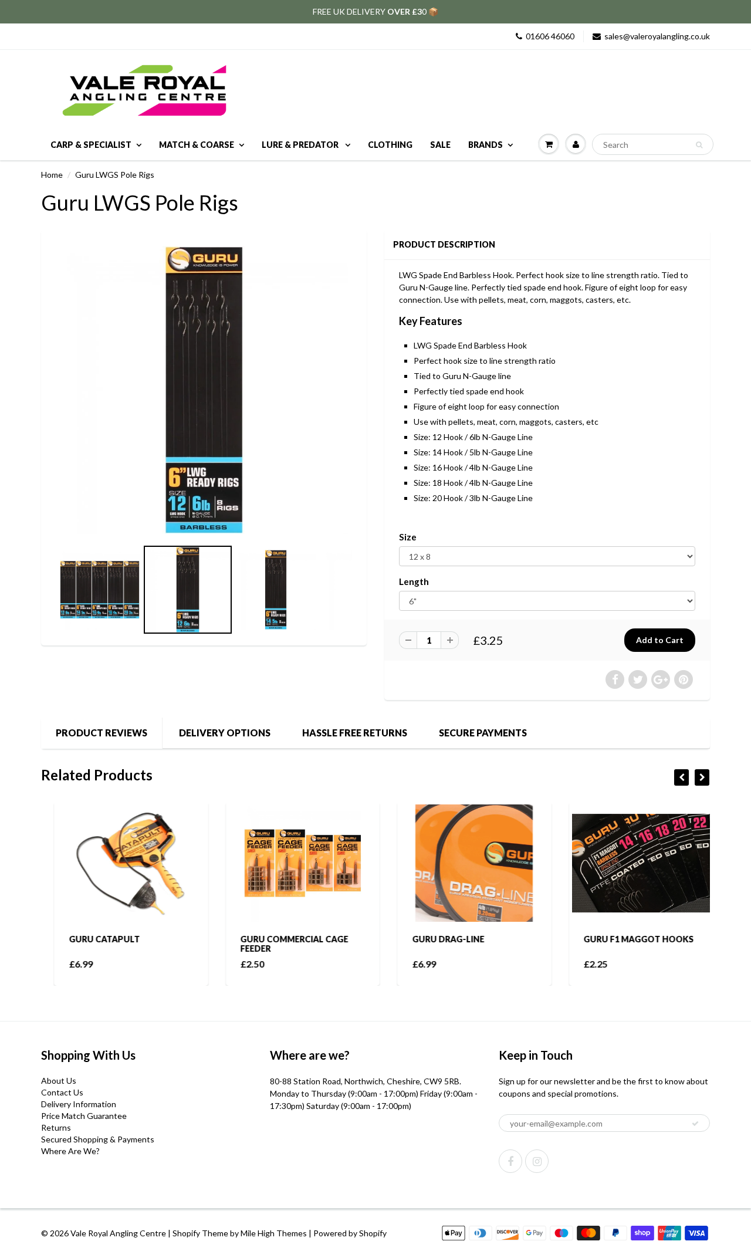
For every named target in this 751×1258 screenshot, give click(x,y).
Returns (56, 1127)
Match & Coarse (196, 145)
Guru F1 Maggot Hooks (626, 939)
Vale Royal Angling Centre (118, 1233)
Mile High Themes (274, 1233)
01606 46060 (550, 36)
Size (408, 537)
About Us (58, 1080)
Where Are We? (70, 1151)
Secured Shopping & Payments (97, 1139)
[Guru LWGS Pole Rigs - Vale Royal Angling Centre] (204, 390)
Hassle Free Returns (354, 732)
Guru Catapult (91, 939)
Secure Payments (483, 732)
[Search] (699, 145)
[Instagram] (537, 1161)
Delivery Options (224, 732)
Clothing (390, 145)
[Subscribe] (695, 1123)
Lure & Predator (301, 145)
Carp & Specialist (90, 145)
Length (414, 581)
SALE (440, 145)
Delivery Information (78, 1104)
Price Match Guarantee (84, 1116)
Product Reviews (101, 732)
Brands (485, 145)
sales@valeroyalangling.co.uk (657, 36)
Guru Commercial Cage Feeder (282, 943)
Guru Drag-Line (435, 939)
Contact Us (62, 1092)
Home (52, 175)
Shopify (186, 1233)
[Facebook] (510, 1161)
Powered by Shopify (350, 1233)
